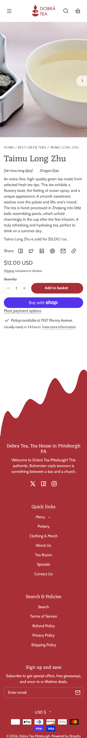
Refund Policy (43, 626)
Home (9, 148)
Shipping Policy (43, 645)
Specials (43, 564)
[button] (65, 11)
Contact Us (43, 574)
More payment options (22, 310)
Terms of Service (43, 616)
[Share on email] (63, 251)
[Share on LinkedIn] (41, 251)
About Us (43, 545)
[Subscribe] (77, 692)
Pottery (44, 526)
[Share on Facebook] (20, 251)
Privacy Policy (43, 635)
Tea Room (43, 555)
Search (43, 607)
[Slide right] (81, 80)
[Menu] (9, 11)
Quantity (10, 279)
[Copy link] (73, 251)
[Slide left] (5, 80)
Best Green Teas (32, 148)
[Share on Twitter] (31, 251)
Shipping (9, 271)
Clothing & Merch (43, 536)
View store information (59, 327)
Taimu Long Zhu (65, 148)
